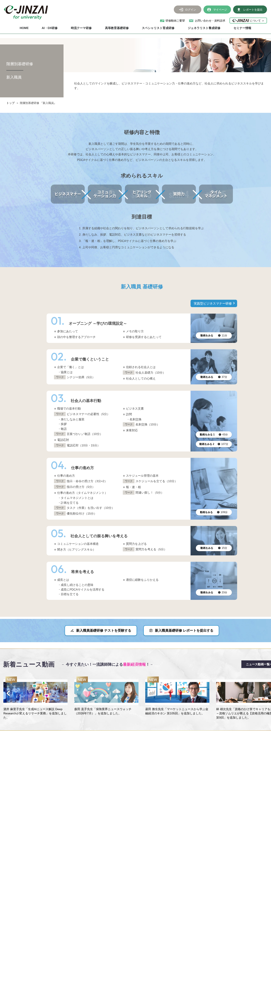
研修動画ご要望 (175, 20)
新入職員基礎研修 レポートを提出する (184, 630)
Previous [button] (8, 693)
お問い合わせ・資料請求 (210, 20)
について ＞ (256, 20)
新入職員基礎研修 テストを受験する (103, 630)
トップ (10, 103)
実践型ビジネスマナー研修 (213, 303)
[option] (35, 698)
